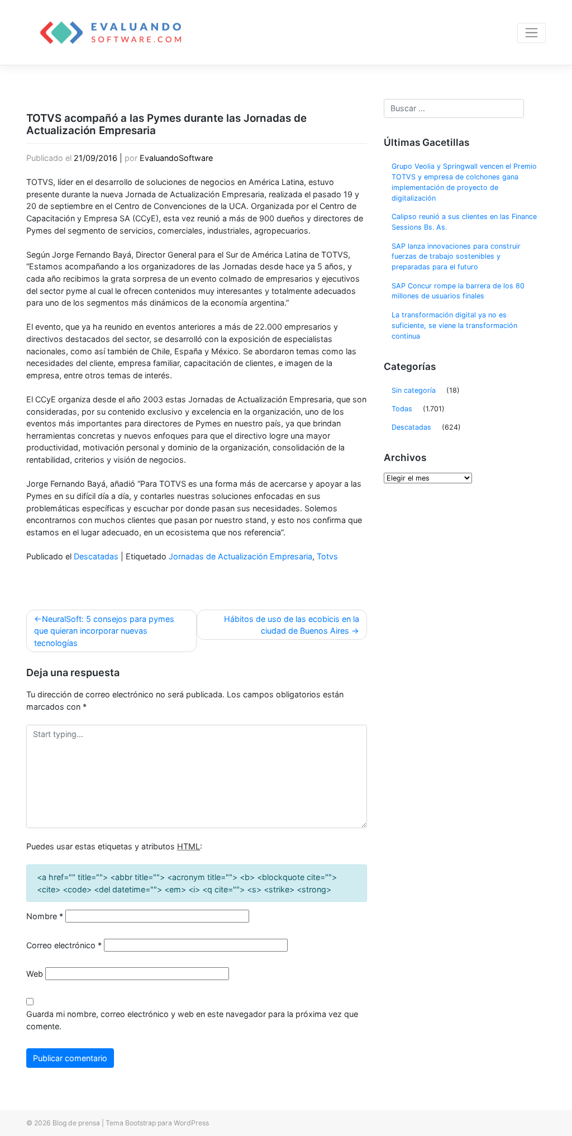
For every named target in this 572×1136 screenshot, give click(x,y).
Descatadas (96, 556)
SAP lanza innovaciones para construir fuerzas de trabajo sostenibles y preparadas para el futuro (456, 257)
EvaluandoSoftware (176, 158)
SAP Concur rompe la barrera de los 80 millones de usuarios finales (458, 291)
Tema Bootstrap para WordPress (157, 1123)
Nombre (44, 916)
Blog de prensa (76, 1123)
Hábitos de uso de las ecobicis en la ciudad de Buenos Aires (291, 625)
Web (34, 973)
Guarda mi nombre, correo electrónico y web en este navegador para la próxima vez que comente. (192, 1020)
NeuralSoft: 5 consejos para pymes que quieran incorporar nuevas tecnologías (104, 631)
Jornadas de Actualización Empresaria (240, 556)
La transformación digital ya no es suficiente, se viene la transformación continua (454, 325)
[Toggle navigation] (531, 33)
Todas (402, 409)
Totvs (327, 556)
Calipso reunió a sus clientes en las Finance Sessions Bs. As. (464, 221)
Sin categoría (414, 390)
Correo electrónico (64, 945)
